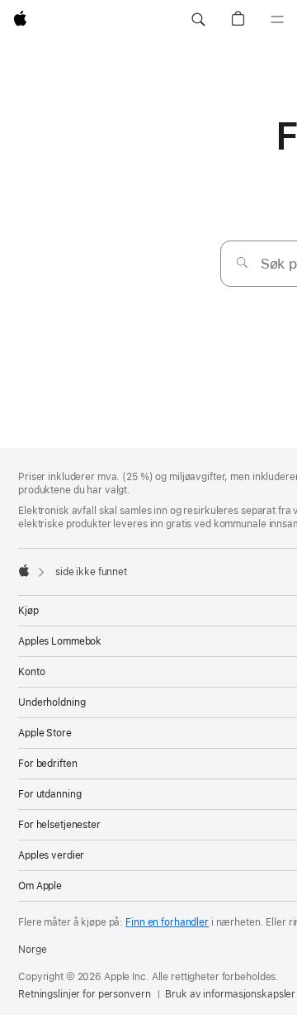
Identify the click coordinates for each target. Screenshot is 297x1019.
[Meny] (277, 20)
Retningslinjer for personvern (84, 994)
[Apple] (24, 570)
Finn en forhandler (167, 922)
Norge (32, 949)
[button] (198, 20)
